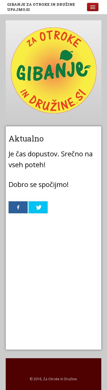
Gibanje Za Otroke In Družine (41, 7)
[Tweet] (38, 207)
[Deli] (18, 207)
